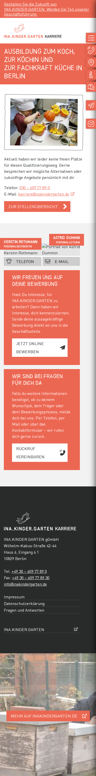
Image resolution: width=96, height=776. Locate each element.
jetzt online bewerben (30, 347)
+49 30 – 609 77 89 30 (30, 577)
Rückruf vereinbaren (30, 452)
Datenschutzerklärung (24, 603)
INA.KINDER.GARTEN (24, 629)
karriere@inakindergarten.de (43, 194)
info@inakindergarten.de (25, 584)
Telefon (25, 261)
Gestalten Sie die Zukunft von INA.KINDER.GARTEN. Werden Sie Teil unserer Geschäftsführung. (46, 8)
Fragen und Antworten (24, 610)
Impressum (14, 596)
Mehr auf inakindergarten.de (44, 715)
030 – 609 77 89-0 (34, 187)
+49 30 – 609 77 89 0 (29, 571)
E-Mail (62, 261)
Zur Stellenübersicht (33, 206)
